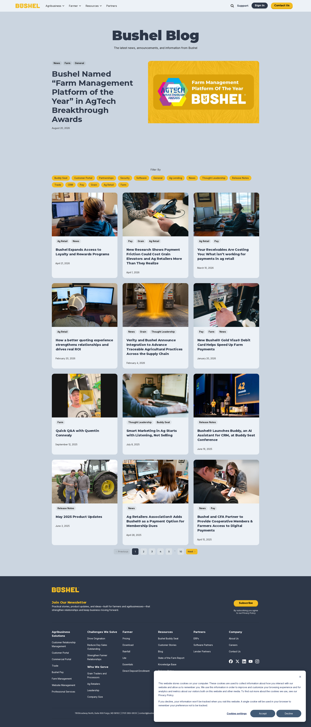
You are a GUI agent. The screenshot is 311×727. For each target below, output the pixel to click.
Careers (233, 645)
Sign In (260, 5)
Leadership (93, 690)
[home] (28, 6)
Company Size (95, 696)
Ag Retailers (93, 683)
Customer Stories (167, 645)
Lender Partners (202, 651)
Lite (124, 658)
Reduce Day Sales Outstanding (97, 647)
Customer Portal (60, 652)
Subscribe (246, 603)
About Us (234, 638)
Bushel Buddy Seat (168, 638)
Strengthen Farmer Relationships (97, 657)
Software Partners (203, 645)
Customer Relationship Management (64, 644)
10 (180, 551)
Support (242, 5)
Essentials (128, 664)
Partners (111, 5)
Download (128, 645)
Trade (55, 665)
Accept (263, 713)
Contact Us (281, 5)
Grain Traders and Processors (97, 675)
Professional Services (63, 691)
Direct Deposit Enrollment (136, 670)
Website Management (63, 685)
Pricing (126, 638)
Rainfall (126, 651)
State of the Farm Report (171, 658)
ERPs (196, 638)
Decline (289, 713)
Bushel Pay (58, 672)
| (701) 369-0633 (129, 713)
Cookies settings (237, 713)
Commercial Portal (61, 659)
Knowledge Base (167, 664)
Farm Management (62, 678)
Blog (160, 651)
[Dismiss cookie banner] (300, 677)
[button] (55, 6)
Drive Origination (96, 638)
